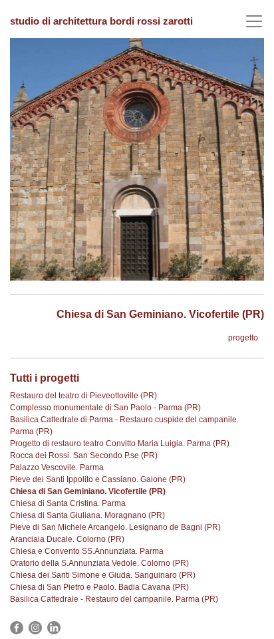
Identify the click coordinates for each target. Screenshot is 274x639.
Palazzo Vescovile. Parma (57, 467)
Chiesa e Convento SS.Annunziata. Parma (87, 551)
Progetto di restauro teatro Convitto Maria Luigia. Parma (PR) (119, 443)
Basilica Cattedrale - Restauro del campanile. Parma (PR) (114, 599)
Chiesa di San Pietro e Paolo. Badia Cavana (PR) (99, 587)
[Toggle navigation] (254, 22)
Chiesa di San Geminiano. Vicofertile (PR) (88, 491)
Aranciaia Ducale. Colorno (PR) (67, 539)
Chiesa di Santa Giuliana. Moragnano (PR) (87, 515)
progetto (243, 337)
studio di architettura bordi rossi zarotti (101, 21)
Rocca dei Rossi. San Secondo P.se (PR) (84, 455)
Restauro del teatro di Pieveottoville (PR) (83, 395)
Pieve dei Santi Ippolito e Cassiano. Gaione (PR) (98, 479)
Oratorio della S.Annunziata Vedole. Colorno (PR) (99, 563)
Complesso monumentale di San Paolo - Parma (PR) (105, 407)
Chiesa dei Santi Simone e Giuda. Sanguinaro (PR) (103, 575)
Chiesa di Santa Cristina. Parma (68, 503)
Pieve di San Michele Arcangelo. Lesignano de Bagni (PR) (115, 527)
